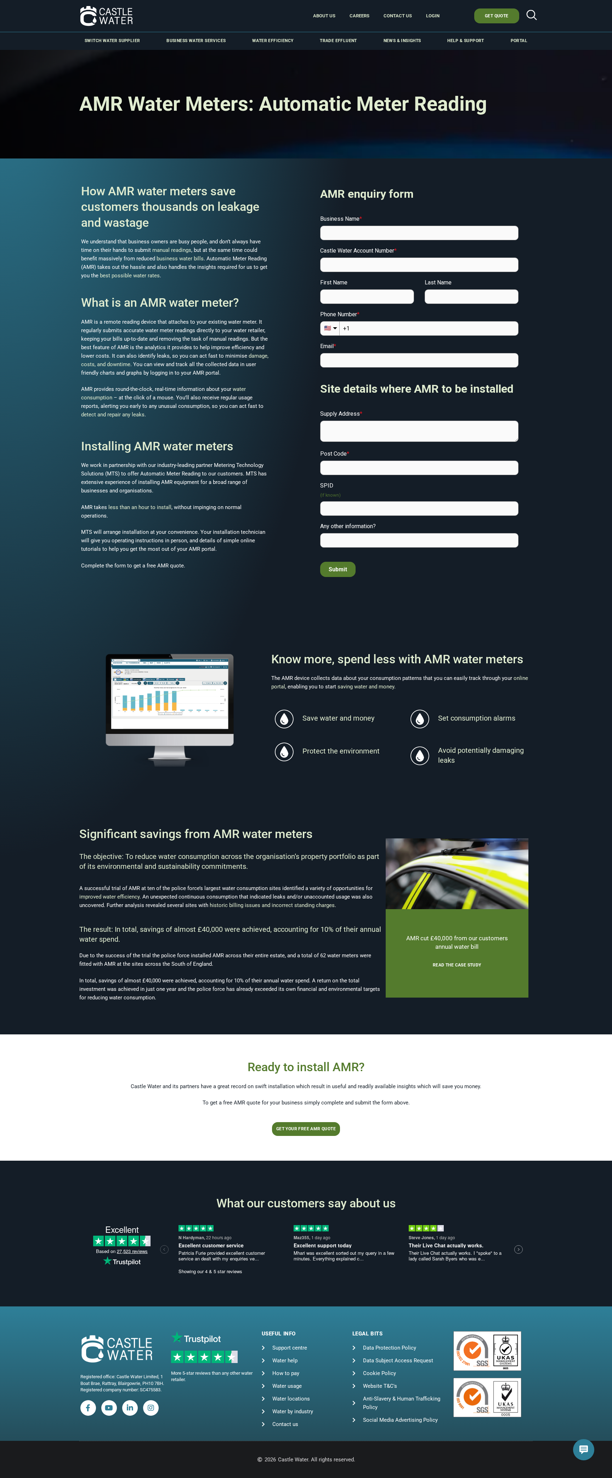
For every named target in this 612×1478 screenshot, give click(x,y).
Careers (359, 15)
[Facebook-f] (88, 1408)
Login (433, 15)
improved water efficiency (109, 897)
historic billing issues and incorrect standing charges (272, 905)
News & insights (402, 40)
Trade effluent (338, 40)
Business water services (196, 40)
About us (324, 15)
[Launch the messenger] (583, 1449)
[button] (532, 16)
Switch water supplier (112, 40)
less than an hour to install (139, 507)
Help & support (465, 40)
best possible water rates (130, 275)
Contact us (398, 15)
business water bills (180, 258)
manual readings (171, 250)
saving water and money (366, 686)
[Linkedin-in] (130, 1408)
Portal (519, 40)
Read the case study (457, 965)
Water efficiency (272, 40)
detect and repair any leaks (112, 414)
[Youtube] (109, 1408)
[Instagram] (151, 1408)
